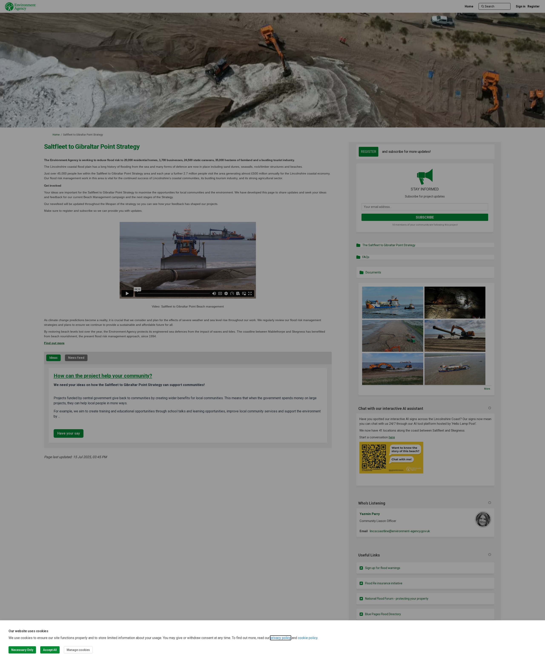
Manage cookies (78, 650)
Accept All (50, 650)
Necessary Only (22, 650)
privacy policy (280, 638)
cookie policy (307, 638)
